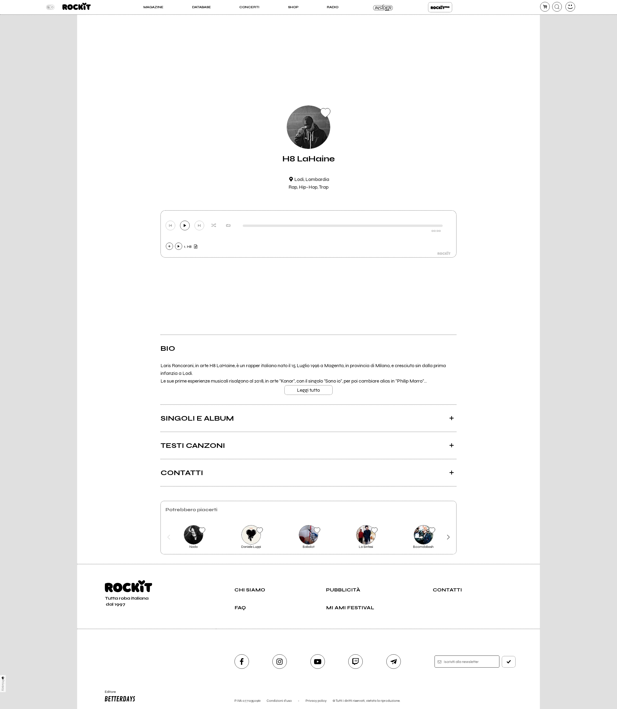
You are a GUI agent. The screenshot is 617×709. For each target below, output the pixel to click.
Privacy (3, 685)
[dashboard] (570, 7)
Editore (108, 694)
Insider (383, 7)
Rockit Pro (440, 7)
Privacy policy (316, 701)
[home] (76, 7)
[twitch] (355, 661)
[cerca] (557, 7)
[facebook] (242, 661)
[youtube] (317, 661)
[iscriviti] (509, 662)
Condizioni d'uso (279, 701)
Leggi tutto (308, 390)
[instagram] (279, 661)
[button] (169, 537)
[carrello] (545, 7)
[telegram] (393, 661)
